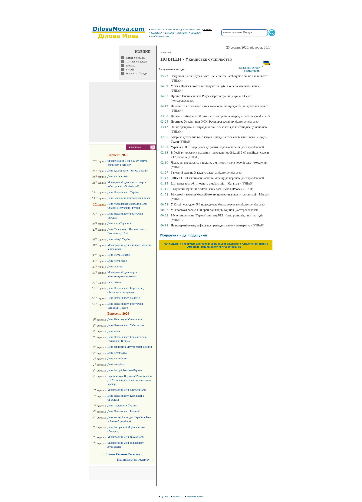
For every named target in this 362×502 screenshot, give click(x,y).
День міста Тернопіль (119, 223)
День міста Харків (117, 176)
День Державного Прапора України (127, 170)
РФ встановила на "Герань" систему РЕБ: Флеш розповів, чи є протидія (217, 215)
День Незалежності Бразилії (123, 411)
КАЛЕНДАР (156, 33)
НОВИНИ (207, 30)
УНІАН (129, 69)
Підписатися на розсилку (135, 459)
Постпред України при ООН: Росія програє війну (203, 121)
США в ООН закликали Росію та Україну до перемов (205, 178)
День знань (113, 331)
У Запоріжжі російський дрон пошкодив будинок (202, 210)
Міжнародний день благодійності (126, 389)
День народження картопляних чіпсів (128, 198)
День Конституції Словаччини (124, 319)
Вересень (134, 454)
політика (178, 496)
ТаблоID (129, 65)
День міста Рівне (117, 260)
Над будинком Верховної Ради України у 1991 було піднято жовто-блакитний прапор (129, 380)
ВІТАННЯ (169, 33)
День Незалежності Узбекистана (125, 325)
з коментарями (252, 70)
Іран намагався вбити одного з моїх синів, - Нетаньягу (206, 183)
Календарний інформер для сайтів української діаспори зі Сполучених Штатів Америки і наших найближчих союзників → (215, 245)
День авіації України (119, 239)
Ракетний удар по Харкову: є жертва (194, 172)
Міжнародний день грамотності (125, 437)
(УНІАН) (177, 80)
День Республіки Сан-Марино (124, 370)
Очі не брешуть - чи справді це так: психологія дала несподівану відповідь (219, 127)
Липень (110, 454)
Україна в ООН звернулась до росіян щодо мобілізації (205, 147)
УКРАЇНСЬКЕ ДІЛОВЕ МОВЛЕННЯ (184, 29)
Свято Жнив (114, 282)
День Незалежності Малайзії (123, 298)
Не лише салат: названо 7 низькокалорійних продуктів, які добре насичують (220, 106)
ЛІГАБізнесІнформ (135, 61)
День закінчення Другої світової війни (129, 346)
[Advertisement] (181, 11)
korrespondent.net (134, 57)
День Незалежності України (123, 192)
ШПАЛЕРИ (196, 33)
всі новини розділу (249, 67)
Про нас (164, 496)
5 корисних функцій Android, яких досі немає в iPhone (206, 189)
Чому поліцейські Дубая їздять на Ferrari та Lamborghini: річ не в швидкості (219, 76)
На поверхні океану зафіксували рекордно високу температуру (211, 225)
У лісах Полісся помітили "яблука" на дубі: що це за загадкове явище (215, 86)
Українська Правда (135, 73)
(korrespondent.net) (182, 100)
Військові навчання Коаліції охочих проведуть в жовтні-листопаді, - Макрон (220, 194)
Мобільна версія (160, 36)
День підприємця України (122, 405)
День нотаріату (116, 364)
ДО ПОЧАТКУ (157, 29)
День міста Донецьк (118, 254)
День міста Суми (117, 358)
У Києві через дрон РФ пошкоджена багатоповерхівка (206, 204)
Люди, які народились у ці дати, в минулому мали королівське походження (219, 162)
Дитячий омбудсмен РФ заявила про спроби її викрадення (208, 116)
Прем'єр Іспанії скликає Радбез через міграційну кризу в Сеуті (211, 96)
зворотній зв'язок (194, 496)
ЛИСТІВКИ (182, 33)
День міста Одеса (117, 352)
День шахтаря (115, 266)
